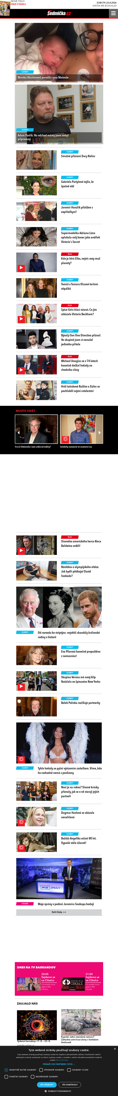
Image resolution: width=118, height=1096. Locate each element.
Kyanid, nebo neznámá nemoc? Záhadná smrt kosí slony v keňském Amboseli (79, 1040)
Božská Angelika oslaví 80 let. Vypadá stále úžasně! (78, 841)
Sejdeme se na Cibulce (48, 977)
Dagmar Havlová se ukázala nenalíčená (77, 815)
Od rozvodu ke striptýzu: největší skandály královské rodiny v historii (69, 635)
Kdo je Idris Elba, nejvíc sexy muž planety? (80, 261)
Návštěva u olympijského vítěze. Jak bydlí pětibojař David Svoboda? (80, 572)
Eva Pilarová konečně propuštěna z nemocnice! (80, 654)
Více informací (62, 1060)
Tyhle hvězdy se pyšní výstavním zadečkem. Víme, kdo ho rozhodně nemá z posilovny (70, 771)
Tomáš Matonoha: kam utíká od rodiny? (33, 447)
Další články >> (59, 912)
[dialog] (59, 1071)
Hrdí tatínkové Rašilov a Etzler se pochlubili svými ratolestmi (80, 389)
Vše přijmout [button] (46, 1084)
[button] (59, 1064)
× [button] (115, 1049)
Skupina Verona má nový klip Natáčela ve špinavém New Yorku (80, 679)
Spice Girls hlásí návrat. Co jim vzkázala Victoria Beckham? (79, 312)
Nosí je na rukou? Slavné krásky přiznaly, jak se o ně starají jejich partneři (80, 792)
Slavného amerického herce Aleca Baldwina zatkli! (81, 544)
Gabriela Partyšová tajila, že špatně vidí (77, 184)
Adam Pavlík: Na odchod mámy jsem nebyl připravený (43, 137)
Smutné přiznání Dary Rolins (78, 156)
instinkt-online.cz (25, 1045)
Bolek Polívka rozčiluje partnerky (80, 703)
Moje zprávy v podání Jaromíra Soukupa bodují (66, 904)
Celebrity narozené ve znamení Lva (76, 447)
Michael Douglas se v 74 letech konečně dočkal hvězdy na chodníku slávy (79, 366)
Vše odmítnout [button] (70, 1084)
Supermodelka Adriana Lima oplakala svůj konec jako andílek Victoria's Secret (80, 238)
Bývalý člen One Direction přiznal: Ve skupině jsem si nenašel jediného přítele (81, 340)
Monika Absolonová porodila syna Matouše (43, 77)
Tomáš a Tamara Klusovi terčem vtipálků (79, 286)
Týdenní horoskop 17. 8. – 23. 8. (34, 1041)
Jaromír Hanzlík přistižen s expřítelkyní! (77, 210)
